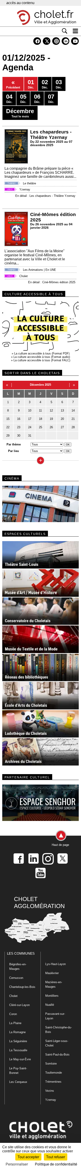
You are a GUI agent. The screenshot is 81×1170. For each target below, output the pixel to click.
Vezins (49, 1090)
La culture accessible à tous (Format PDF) (42, 353)
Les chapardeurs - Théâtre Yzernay (51, 134)
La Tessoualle (18, 1050)
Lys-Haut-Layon (55, 964)
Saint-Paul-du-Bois (57, 1054)
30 (18, 435)
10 (29, 410)
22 (7, 427)
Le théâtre (29, 183)
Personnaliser (17, 1164)
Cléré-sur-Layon (19, 1005)
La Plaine (15, 1023)
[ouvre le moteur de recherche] (64, 31)
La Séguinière (18, 1041)
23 (18, 427)
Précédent (13, 84)
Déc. (31, 84)
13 (62, 410)
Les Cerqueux (18, 1082)
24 (29, 427)
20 (62, 419)
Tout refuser (55, 1156)
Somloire (51, 1063)
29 (7, 435)
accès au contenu (20, 3)
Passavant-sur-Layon (55, 1016)
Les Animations (33, 269)
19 (51, 419)
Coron (13, 1014)
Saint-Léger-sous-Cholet (56, 1043)
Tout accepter (28, 1156)
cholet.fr (54, 14)
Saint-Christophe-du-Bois (58, 1030)
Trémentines (53, 1081)
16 (18, 419)
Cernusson (16, 978)
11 (40, 410)
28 (73, 427)
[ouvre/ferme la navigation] (75, 31)
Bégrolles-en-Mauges (17, 966)
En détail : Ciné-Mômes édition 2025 (51, 282)
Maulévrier (52, 973)
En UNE (50, 269)
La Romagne (17, 1032)
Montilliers (51, 995)
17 (29, 419)
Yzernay (24, 189)
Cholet (23, 276)
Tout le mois (20, 113)
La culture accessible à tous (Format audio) (42, 357)
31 (29, 435)
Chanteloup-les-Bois (22, 987)
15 (7, 419)
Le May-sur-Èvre (20, 1059)
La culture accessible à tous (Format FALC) (42, 360)
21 (73, 419)
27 (62, 427)
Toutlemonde (53, 1072)
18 (40, 419)
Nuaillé (49, 1004)
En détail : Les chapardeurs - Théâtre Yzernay (45, 195)
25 (40, 427)
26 (51, 427)
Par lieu (13, 451)
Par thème (14, 444)
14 (73, 410)
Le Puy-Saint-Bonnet (18, 1071)
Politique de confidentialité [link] (56, 1164)
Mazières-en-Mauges (53, 984)
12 (51, 410)
